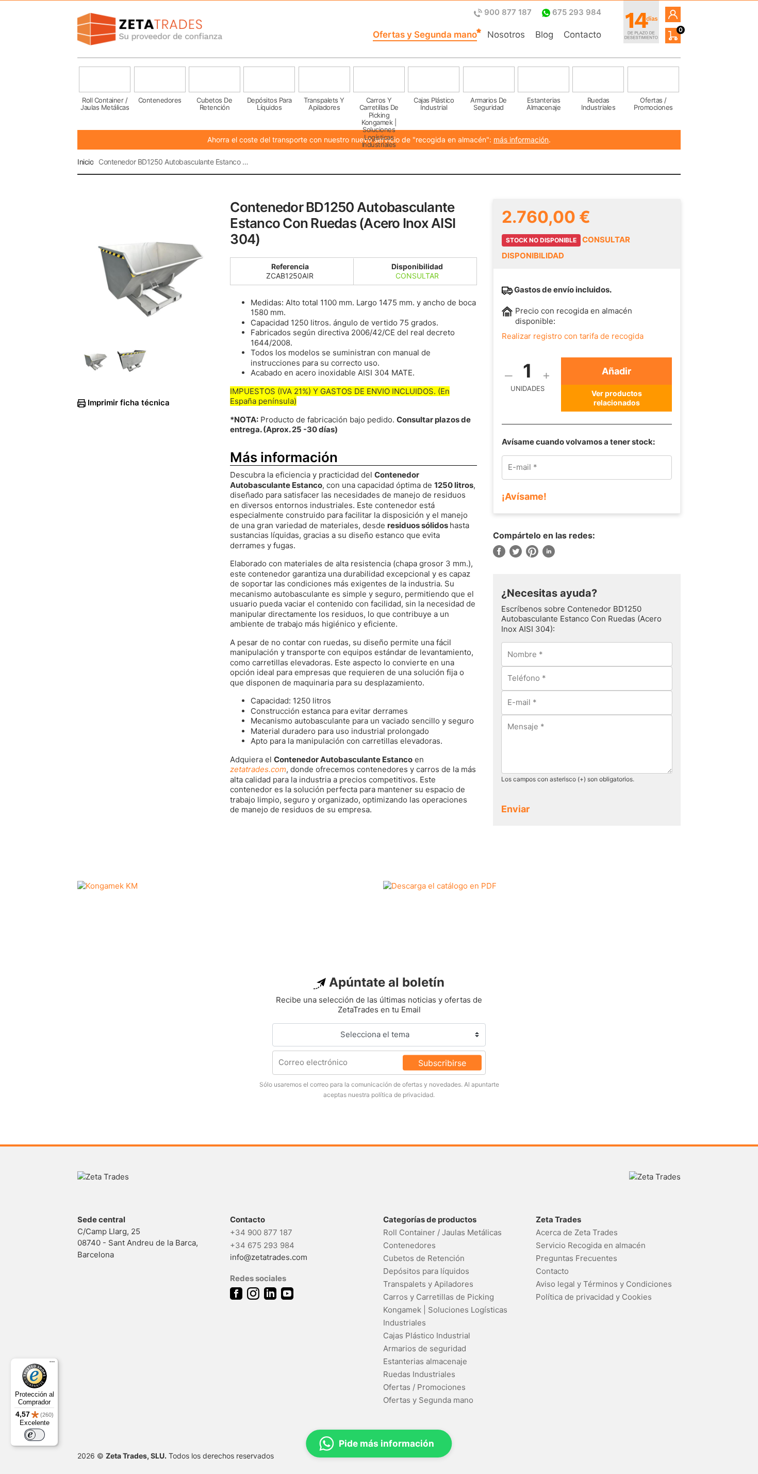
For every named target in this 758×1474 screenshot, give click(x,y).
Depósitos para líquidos (426, 1271)
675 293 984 (575, 12)
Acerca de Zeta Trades (577, 1232)
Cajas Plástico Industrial (426, 1335)
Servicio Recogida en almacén (591, 1245)
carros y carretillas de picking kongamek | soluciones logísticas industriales (379, 109)
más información (521, 139)
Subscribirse (442, 1062)
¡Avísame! (524, 496)
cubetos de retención (214, 103)
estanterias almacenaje (543, 103)
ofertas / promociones (653, 103)
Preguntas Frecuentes (576, 1258)
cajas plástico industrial (434, 103)
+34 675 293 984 (262, 1245)
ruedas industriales (598, 103)
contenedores (160, 100)
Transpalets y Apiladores (428, 1284)
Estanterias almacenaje (425, 1361)
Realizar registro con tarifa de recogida (573, 336)
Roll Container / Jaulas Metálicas (442, 1232)
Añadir (616, 371)
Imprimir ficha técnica (128, 403)
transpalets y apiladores (324, 103)
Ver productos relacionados (616, 398)
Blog (544, 34)
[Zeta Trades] (149, 29)
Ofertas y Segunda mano (425, 34)
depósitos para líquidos (269, 103)
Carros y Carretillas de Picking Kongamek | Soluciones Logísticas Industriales (445, 1310)
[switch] (34, 1435)
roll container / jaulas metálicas (104, 103)
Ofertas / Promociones (424, 1387)
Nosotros (506, 34)
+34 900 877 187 (261, 1232)
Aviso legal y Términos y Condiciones (604, 1284)
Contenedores (409, 1245)
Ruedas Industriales (419, 1374)
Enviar (515, 809)
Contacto (582, 34)
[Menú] (52, 1364)
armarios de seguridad (488, 103)
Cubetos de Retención (424, 1258)
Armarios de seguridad (424, 1348)
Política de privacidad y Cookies (594, 1297)
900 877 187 (508, 12)
